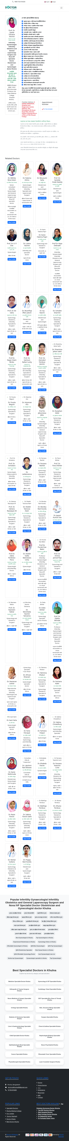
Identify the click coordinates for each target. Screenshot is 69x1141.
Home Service (42, 1085)
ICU (39, 1088)
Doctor (40, 1083)
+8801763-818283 (19, 2)
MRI (39, 1095)
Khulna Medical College (14, 1111)
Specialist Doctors (12, 1108)
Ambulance (41, 1090)
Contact (40, 1097)
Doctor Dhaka (11, 1119)
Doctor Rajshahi (12, 1116)
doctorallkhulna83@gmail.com (17, 1087)
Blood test (41, 1093)
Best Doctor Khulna (13, 1122)
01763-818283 (48, 109)
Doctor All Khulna (12, 1135)
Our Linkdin (10, 1114)
